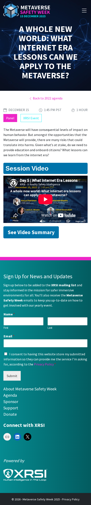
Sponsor (10, 401)
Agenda (10, 395)
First (6, 328)
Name (9, 314)
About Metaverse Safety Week (30, 388)
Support (10, 407)
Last (50, 328)
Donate (10, 414)
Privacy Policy (44, 364)
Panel (10, 118)
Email (9, 336)
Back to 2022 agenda (47, 98)
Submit (12, 376)
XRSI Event (31, 118)
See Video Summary (31, 232)
